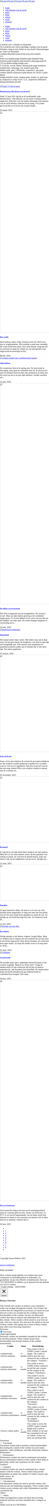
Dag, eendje (4, 337)
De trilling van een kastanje (10, 608)
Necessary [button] (4, 1329)
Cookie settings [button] (7, 1287)
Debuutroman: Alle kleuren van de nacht (15, 91)
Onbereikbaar (5, 363)
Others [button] (2, 1493)
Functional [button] (4, 1440)
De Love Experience (7, 1205)
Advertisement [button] (6, 1479)
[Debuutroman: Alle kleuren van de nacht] (10, 86)
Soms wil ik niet (5, 756)
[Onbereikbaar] (18, 358)
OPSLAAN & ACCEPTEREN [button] (13, 1505)
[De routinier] (9, 926)
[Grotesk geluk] (5, 952)
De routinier (4, 931)
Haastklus (3, 905)
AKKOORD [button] (20, 1287)
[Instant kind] (10, 629)
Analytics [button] (4, 1464)
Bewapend (4, 847)
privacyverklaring (7, 1265)
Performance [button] (5, 1452)
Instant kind (4, 635)
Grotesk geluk (5, 957)
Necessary (7, 1332)
